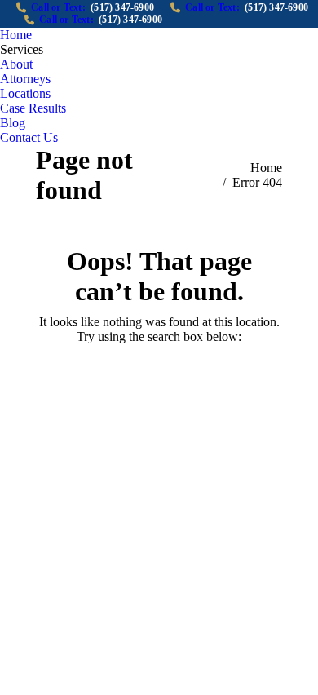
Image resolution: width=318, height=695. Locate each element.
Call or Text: (92, 7)
